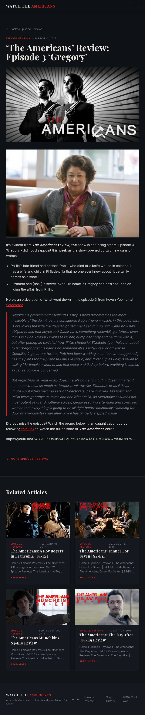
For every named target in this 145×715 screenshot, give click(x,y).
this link (27, 429)
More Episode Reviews (29, 458)
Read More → (20, 577)
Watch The (30, 5)
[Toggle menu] (136, 6)
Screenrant (14, 305)
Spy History (110, 699)
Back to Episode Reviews (26, 29)
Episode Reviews (18, 38)
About (75, 699)
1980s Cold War (130, 699)
